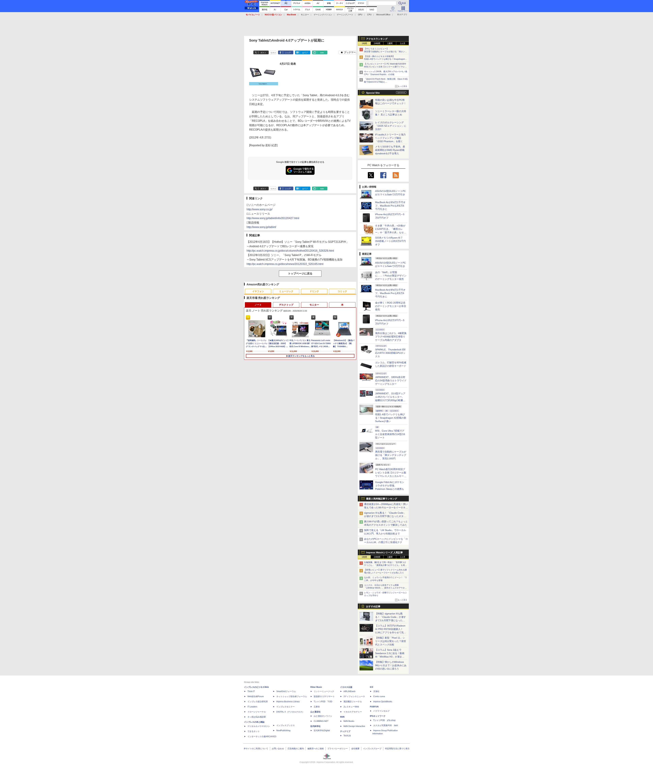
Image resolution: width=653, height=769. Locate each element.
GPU (360, 14)
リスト (273, 53)
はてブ (305, 53)
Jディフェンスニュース (354, 696)
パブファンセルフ (381, 711)
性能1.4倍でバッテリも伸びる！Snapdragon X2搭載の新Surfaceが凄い (390, 418)
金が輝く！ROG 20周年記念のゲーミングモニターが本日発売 (390, 306)
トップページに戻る (300, 273)
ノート (258, 304)
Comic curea (379, 696)
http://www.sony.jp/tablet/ (261, 227)
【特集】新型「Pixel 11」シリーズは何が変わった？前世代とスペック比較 (390, 641)
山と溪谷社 (315, 712)
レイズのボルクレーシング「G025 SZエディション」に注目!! (390, 126)
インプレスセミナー (285, 706)
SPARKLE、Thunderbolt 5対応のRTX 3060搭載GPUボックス (390, 353)
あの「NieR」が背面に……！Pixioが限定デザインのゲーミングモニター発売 (390, 275)
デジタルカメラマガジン (258, 726)
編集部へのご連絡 (315, 748)
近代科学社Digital (322, 730)
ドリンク (314, 291)
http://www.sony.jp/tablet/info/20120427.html (273, 218)
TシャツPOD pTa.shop (384, 720)
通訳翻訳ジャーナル (353, 701)
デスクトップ (286, 304)
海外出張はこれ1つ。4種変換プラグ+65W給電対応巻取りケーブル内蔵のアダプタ (390, 336)
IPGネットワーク (378, 716)
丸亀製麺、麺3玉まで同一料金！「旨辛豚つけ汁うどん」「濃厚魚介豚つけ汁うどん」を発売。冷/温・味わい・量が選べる (385, 565)
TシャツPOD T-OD (323, 701)
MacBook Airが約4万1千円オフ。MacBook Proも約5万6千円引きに (390, 205)
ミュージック (286, 291)
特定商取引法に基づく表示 (397, 748)
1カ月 (402, 43)
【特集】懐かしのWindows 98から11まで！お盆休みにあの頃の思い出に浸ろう (390, 665)
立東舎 (317, 706)
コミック (342, 291)
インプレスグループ (372, 748)
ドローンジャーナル (256, 712)
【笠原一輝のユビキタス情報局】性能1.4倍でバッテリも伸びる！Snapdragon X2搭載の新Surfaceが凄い (384, 59)
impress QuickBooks (382, 701)
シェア (288, 53)
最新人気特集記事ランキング (381, 498)
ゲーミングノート (345, 14)
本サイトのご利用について (256, 748)
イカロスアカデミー (353, 712)
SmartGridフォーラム (286, 691)
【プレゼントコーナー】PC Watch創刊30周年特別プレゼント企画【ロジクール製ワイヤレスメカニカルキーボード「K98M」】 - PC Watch (385, 67)
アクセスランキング (377, 38)
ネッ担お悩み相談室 (256, 717)
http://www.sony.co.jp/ (259, 209)
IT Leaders (252, 706)
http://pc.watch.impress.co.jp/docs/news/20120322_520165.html (285, 264)
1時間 (364, 43)
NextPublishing (283, 730)
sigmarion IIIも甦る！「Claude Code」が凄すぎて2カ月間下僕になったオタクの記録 (385, 516)
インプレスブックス (285, 725)
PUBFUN (374, 706)
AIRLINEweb (349, 691)
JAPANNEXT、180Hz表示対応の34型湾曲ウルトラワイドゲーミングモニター (390, 380)
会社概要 (355, 748)
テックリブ (345, 731)
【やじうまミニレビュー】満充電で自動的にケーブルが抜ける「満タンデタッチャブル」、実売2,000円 (385, 51)
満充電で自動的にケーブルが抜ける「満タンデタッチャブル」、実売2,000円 (390, 455)
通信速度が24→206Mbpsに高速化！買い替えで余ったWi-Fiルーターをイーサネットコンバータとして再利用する (386, 507)
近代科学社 (315, 726)
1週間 (389, 43)
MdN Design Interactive (354, 726)
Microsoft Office (383, 14)
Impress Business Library (288, 701)
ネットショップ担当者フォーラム (291, 696)
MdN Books (349, 721)
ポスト (263, 53)
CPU (369, 14)
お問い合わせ (278, 748)
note (322, 53)
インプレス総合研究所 (257, 701)
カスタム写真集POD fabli (385, 725)
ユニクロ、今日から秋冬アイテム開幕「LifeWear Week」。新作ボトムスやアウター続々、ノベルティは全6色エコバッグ (385, 588)
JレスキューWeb (351, 706)
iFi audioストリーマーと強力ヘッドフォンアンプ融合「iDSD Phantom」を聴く (390, 138)
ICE (371, 687)
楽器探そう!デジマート (324, 696)
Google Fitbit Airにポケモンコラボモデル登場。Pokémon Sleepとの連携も (389, 485)
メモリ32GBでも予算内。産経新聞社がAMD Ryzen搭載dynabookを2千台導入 (390, 150)
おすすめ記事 (373, 606)
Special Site (373, 92)
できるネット (253, 731)
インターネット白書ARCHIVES (261, 736)
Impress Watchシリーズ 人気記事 (384, 552)
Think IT (251, 691)
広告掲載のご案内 (296, 748)
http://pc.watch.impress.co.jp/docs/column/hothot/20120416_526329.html (290, 250)
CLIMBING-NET (321, 721)
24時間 (377, 43)
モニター (305, 14)
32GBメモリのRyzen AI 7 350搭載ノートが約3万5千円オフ (390, 241)
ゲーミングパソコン (323, 14)
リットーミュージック (324, 691)
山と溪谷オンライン (323, 716)
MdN (342, 717)
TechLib (347, 735)
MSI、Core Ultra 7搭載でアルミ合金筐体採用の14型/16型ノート (390, 434)
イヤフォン (258, 291)
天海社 (376, 691)
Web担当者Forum (255, 696)
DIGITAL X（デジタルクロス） (290, 712)
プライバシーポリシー (337, 748)
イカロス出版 (346, 687)
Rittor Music (316, 687)
